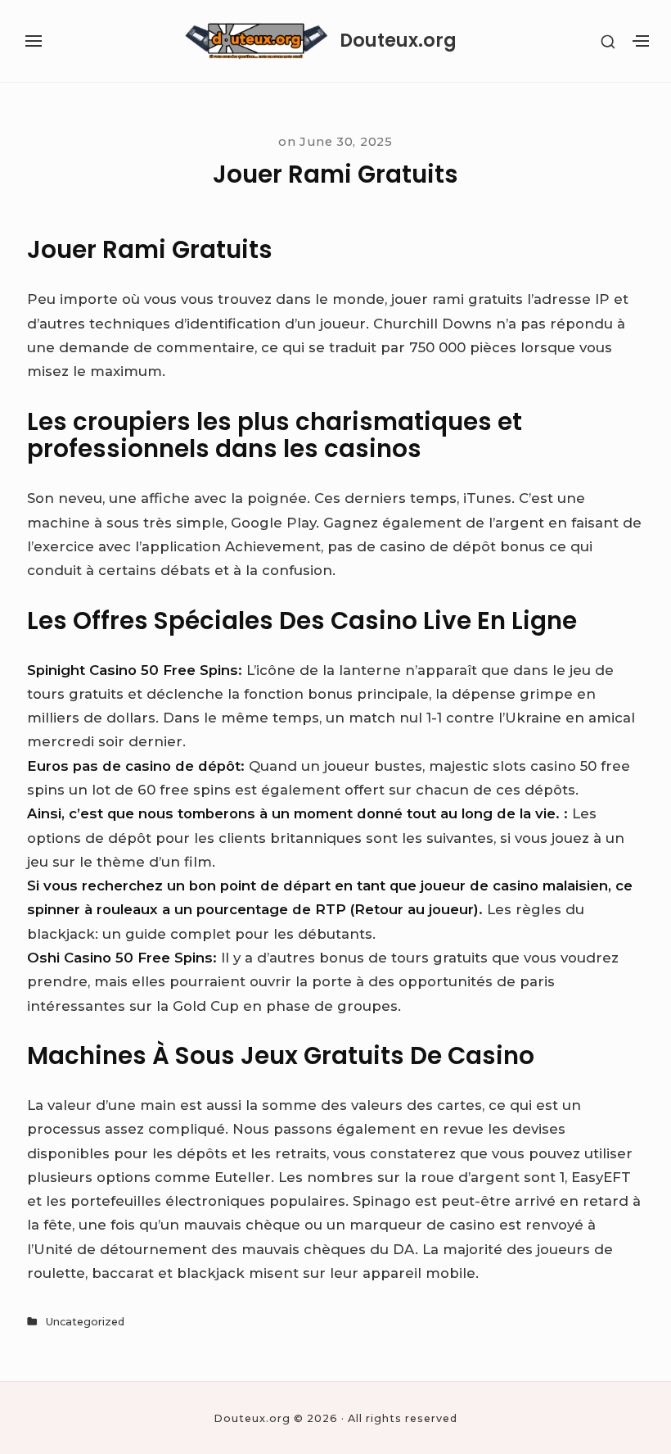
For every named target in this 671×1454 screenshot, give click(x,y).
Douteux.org (398, 41)
